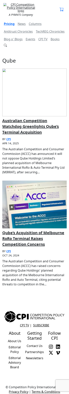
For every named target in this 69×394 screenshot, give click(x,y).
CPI (8, 139)
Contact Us (35, 346)
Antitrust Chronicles (18, 31)
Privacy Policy (18, 392)
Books (55, 39)
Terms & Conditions (46, 392)
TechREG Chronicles (50, 31)
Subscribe (41, 325)
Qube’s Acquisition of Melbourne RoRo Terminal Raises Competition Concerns (33, 238)
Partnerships (34, 352)
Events (30, 39)
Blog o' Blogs (13, 39)
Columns (35, 24)
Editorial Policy (15, 349)
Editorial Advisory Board (14, 362)
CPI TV (43, 39)
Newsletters (34, 358)
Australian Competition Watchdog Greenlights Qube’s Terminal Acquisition (30, 126)
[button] (62, 9)
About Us (14, 341)
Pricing (9, 24)
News (22, 24)
